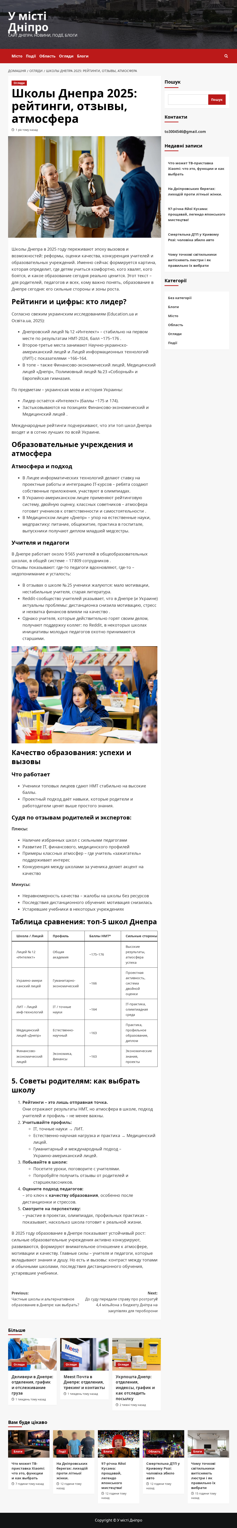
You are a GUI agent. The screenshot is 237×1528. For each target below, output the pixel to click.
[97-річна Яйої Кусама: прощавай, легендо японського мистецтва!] (118, 1444)
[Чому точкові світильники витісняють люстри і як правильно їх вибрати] (208, 1444)
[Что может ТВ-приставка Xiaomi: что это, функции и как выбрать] (29, 1444)
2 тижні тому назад (133, 1405)
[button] (226, 56)
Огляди (66, 56)
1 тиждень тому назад (31, 1399)
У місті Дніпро (28, 21)
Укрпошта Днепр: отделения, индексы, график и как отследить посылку (135, 1387)
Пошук (173, 82)
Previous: (45, 1299)
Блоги (83, 56)
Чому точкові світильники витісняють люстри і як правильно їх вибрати (192, 260)
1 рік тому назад (27, 130)
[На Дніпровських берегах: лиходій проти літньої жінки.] (73, 1444)
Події (31, 56)
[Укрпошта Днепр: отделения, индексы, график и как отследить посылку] (136, 1354)
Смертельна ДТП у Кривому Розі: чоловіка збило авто (193, 237)
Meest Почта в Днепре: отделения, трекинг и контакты (84, 1382)
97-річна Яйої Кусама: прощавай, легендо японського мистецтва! (196, 214)
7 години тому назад (30, 1484)
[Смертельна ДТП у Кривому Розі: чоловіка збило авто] (163, 1444)
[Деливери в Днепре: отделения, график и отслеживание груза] (32, 1354)
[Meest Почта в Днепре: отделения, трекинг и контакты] (84, 1354)
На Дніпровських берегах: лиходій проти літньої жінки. (195, 191)
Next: (121, 1302)
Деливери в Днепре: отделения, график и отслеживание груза (32, 1385)
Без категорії (180, 297)
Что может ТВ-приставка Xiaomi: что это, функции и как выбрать (196, 168)
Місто (17, 56)
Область (47, 56)
